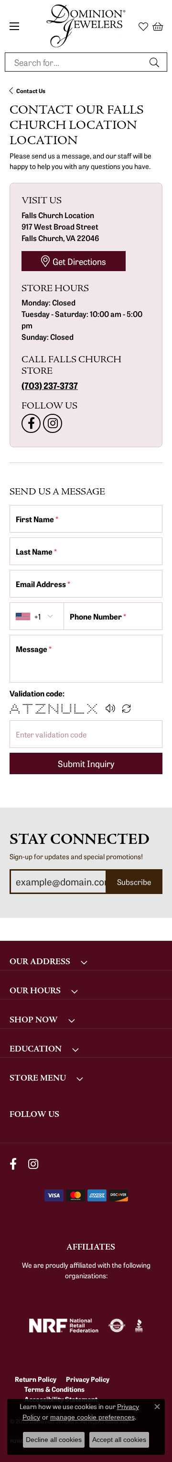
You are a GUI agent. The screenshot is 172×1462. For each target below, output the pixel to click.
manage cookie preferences (92, 1417)
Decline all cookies (54, 1439)
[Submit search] (156, 62)
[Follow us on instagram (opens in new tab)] (52, 423)
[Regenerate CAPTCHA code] (126, 708)
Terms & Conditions (54, 1389)
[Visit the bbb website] (139, 1325)
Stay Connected (80, 839)
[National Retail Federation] (63, 1325)
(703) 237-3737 (50, 385)
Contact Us (30, 90)
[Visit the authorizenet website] (117, 1325)
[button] (143, 26)
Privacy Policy (87, 1379)
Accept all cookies (119, 1439)
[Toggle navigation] (14, 26)
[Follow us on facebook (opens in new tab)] (31, 423)
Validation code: (37, 693)
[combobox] (75, 62)
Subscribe (134, 881)
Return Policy (35, 1379)
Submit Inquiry (86, 763)
